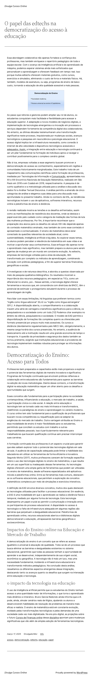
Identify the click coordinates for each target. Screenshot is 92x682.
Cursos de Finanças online (29, 617)
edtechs (33, 640)
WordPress (82, 672)
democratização (21, 640)
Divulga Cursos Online (16, 6)
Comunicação (58, 176)
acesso (10, 640)
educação (43, 640)
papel (51, 640)
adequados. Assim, (16, 149)
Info (42, 634)
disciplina (54, 617)
